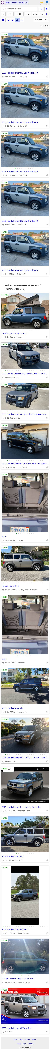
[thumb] (8, 20)
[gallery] (17, 20)
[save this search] (46, 9)
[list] (3, 20)
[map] (21, 20)
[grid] (12, 20)
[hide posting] (46, 76)
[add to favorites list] (3, 76)
